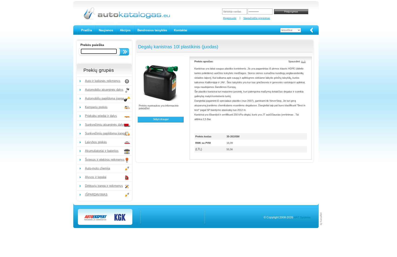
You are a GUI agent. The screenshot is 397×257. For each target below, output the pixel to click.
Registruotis (229, 18)
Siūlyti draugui (160, 119)
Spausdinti (294, 61)
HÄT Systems (302, 217)
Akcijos (125, 30)
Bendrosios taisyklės (152, 30)
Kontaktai (180, 30)
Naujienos (106, 30)
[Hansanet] (321, 227)
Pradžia (86, 30)
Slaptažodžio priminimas (256, 18)
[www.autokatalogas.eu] (126, 18)
